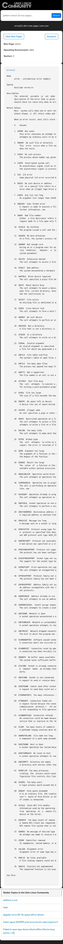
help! (5, 907)
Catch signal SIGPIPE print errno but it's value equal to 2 (30, 922)
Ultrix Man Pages (14, 36)
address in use (10, 900)
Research (51, 36)
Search (56, 15)
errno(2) (11, 70)
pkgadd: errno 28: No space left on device (23, 914)
